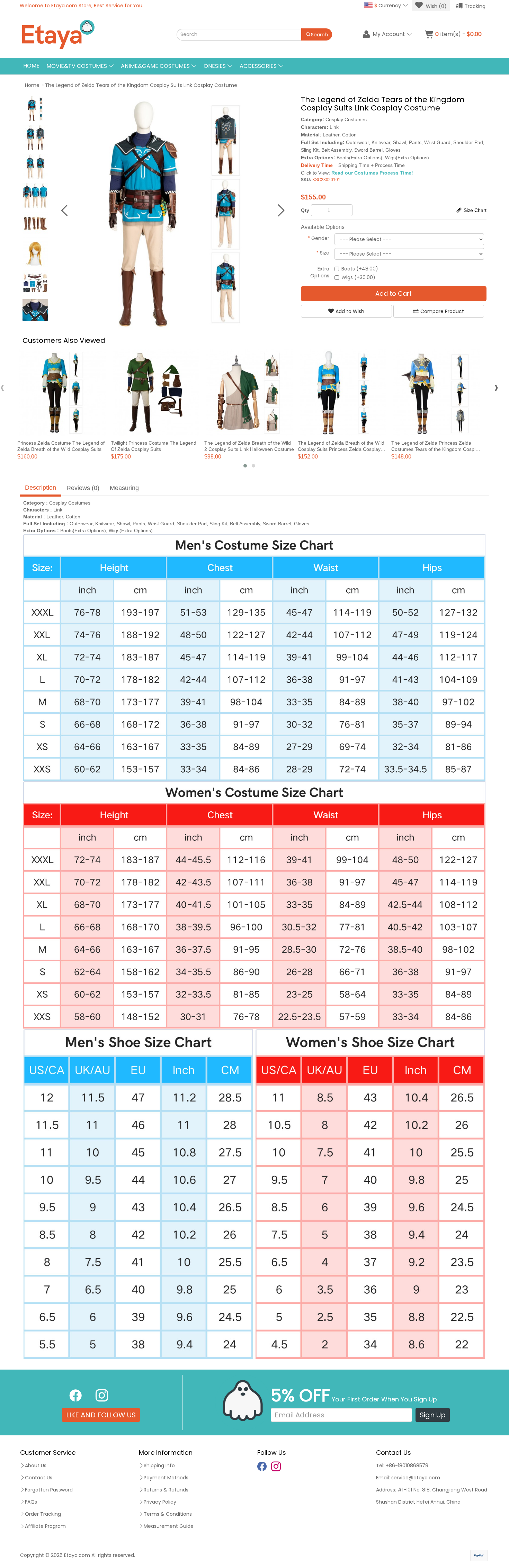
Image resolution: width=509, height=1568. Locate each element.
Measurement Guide (169, 1526)
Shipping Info (159, 1465)
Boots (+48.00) (359, 268)
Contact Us (38, 1477)
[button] (245, 465)
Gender (318, 238)
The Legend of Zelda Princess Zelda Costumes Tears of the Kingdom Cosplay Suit (436, 449)
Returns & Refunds (166, 1489)
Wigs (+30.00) (358, 277)
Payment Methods (166, 1477)
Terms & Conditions (168, 1514)
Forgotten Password (49, 1489)
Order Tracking (43, 1514)
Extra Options (319, 272)
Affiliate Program (45, 1526)
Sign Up (433, 1415)
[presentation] (2, 387)
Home (31, 66)
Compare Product (442, 311)
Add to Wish (350, 311)
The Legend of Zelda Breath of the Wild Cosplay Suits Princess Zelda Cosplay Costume (341, 449)
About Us (35, 1465)
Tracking (475, 6)
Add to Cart (393, 293)
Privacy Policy (160, 1501)
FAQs (31, 1501)
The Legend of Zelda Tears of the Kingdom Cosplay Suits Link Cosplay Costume (141, 85)
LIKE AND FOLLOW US (101, 1415)
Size (322, 252)
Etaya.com (77, 1555)
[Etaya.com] (90, 34)
